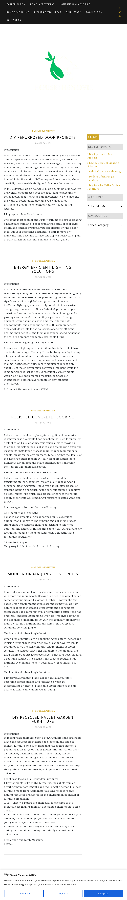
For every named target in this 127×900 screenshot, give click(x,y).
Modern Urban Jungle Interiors (43, 573)
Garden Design (15, 4)
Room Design (94, 12)
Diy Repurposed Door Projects (43, 137)
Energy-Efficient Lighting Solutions (43, 269)
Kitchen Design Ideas (47, 12)
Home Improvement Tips (75, 4)
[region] (63, 885)
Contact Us (13, 20)
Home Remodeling (17, 12)
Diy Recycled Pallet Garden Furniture (42, 719)
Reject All (64, 893)
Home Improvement (42, 4)
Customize (24, 893)
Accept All (103, 893)
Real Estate (73, 12)
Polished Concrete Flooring (43, 416)
